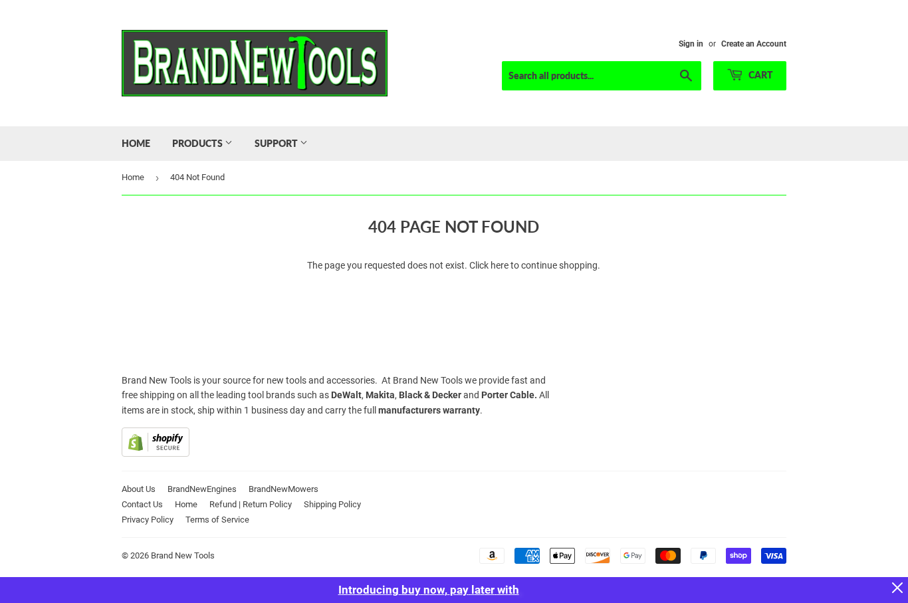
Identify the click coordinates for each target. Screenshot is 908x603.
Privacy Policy (147, 520)
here (500, 265)
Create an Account (753, 44)
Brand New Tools (183, 555)
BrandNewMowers (283, 489)
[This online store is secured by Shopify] (155, 453)
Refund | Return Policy (250, 504)
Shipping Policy (332, 504)
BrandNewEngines (202, 489)
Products (198, 143)
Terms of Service (217, 520)
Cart (759, 74)
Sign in (691, 44)
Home (136, 143)
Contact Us (142, 504)
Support (277, 143)
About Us (139, 489)
